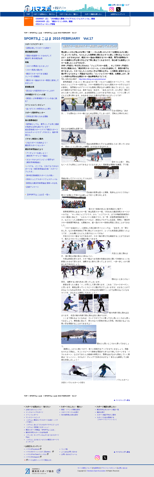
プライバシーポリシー (109, 468)
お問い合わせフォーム (69, 454)
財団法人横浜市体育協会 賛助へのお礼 (41, 183)
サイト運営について (85, 468)
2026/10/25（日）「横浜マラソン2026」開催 (54, 21)
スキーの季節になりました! (37, 66)
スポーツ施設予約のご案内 (106, 415)
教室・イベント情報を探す (70, 409)
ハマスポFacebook (32, 449)
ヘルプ (126, 5)
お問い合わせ (116, 5)
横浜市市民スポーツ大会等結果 (37, 432)
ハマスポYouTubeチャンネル (36, 454)
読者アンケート (32, 187)
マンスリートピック (33, 417)
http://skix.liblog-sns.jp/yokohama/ (92, 79)
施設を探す (101, 412)
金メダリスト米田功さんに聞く (39, 109)
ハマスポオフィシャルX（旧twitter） (39, 452)
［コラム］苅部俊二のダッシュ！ (37, 427)
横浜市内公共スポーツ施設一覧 (108, 409)
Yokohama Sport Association (96, 471)
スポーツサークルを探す (70, 412)
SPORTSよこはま (36, 33)
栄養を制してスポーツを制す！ (39, 48)
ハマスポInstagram (32, 457)
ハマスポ (45, 8)
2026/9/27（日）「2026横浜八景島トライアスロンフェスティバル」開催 (65, 19)
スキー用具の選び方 (34, 70)
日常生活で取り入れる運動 (37, 116)
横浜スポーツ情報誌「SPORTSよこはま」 (41, 430)
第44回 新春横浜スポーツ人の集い (40, 175)
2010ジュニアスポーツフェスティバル (41, 179)
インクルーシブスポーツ (34, 412)
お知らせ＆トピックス (34, 409)
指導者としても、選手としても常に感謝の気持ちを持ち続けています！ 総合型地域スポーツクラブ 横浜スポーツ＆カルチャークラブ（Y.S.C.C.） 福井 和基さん (42, 129)
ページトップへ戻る (123, 400)
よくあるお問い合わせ (69, 452)
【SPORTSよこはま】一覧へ (38, 195)
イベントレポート (32, 415)
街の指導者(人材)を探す (69, 415)
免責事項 (96, 468)
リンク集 (64, 449)
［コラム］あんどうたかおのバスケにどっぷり (42, 424)
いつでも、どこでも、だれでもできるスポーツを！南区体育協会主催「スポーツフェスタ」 (42, 169)
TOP (28, 14)
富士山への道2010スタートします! (40, 91)
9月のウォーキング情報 (45, 24)
